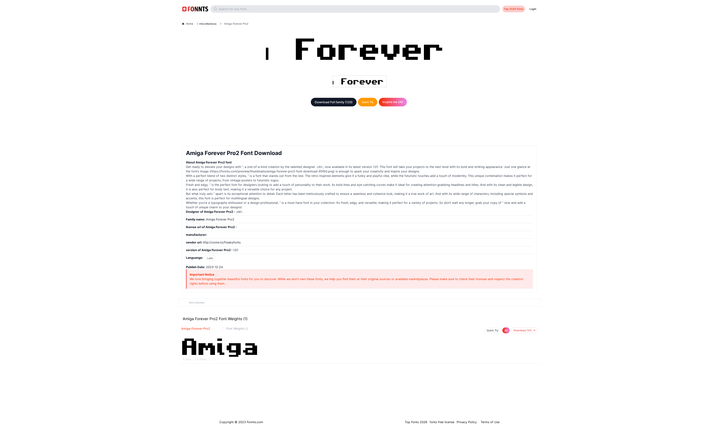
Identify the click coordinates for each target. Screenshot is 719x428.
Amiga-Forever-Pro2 (195, 328)
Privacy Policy (467, 422)
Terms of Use (490, 422)
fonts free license (442, 422)
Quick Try (368, 102)
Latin (210, 258)
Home (189, 23)
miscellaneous (208, 23)
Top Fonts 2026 (416, 422)
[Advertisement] (359, 126)
